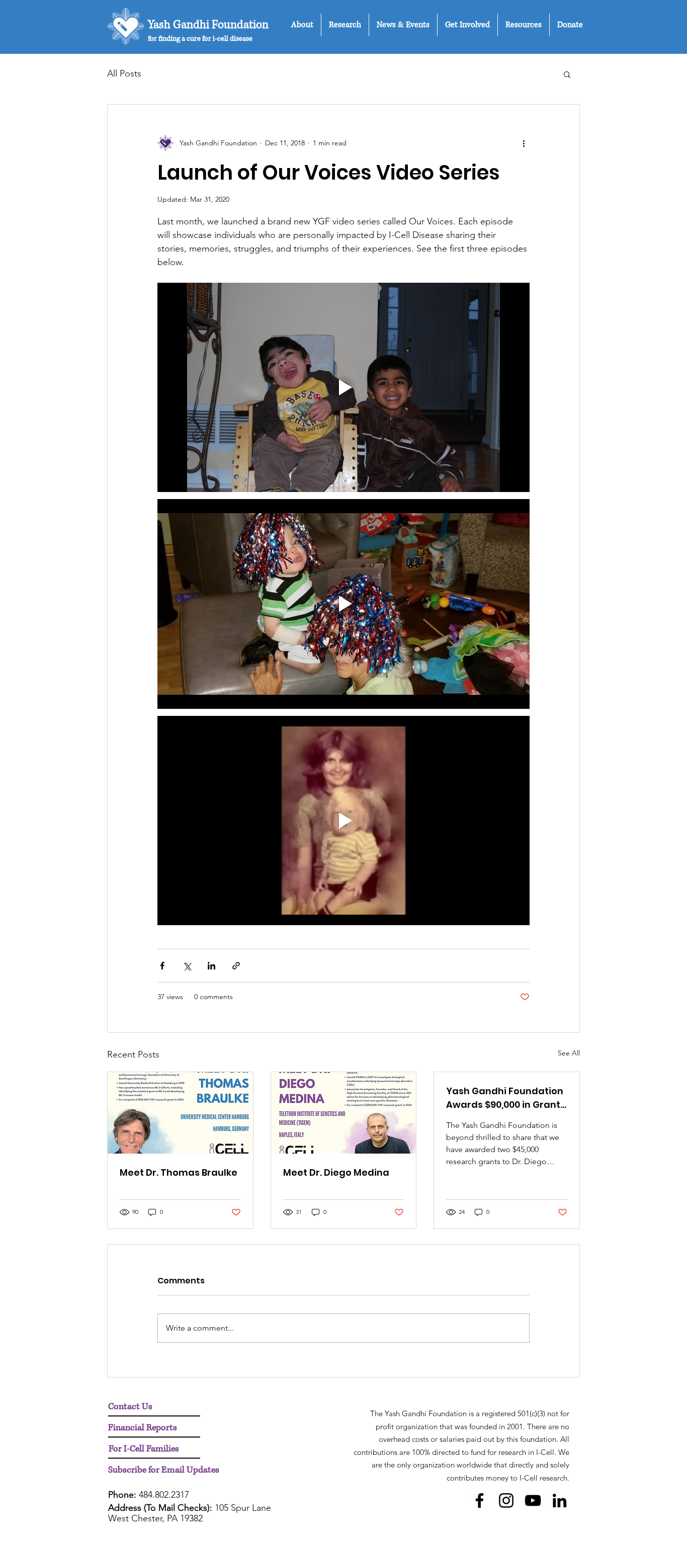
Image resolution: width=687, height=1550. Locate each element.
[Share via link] (236, 965)
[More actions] (524, 143)
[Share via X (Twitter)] (187, 965)
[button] (302, 25)
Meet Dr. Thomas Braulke (178, 1172)
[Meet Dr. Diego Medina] (343, 1113)
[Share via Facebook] (162, 965)
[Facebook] (479, 1500)
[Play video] (343, 387)
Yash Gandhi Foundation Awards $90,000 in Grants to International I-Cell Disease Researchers (505, 1098)
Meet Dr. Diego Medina (336, 1172)
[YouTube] (533, 1500)
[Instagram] (506, 1500)
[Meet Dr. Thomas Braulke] (180, 1113)
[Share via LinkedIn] (211, 965)
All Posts (124, 73)
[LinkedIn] (559, 1500)
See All (569, 1052)
